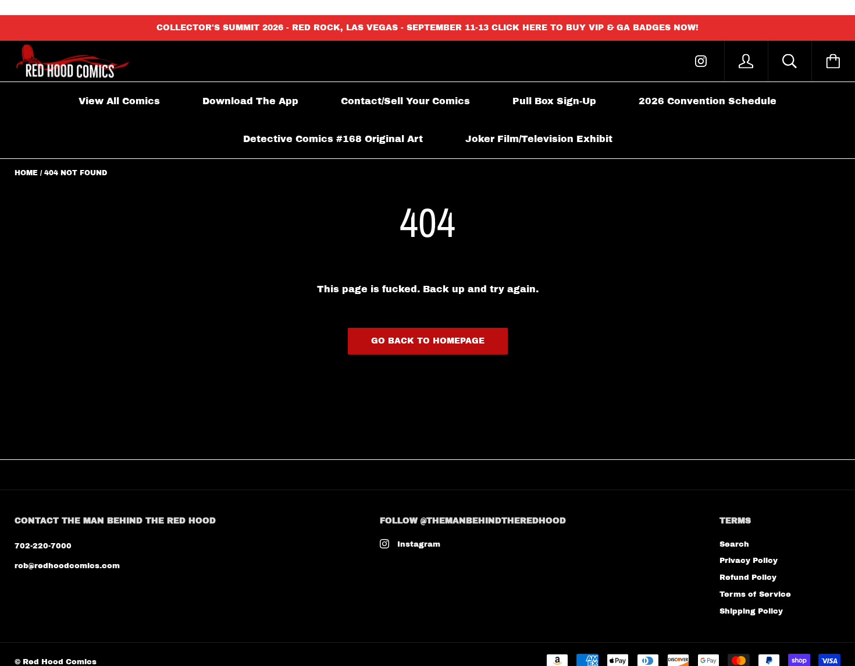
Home (26, 173)
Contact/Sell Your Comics (405, 101)
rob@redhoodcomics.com (67, 566)
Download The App (250, 101)
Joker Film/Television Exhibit (538, 139)
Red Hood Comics (60, 662)
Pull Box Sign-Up (554, 101)
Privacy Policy (748, 561)
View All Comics (119, 101)
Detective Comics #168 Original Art (333, 139)
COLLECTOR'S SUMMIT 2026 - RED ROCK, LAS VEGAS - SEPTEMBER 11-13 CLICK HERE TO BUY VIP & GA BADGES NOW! (427, 27)
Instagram (418, 544)
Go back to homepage (427, 340)
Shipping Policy (751, 611)
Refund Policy (747, 577)
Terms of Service (755, 594)
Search (734, 544)
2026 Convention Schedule (707, 101)
